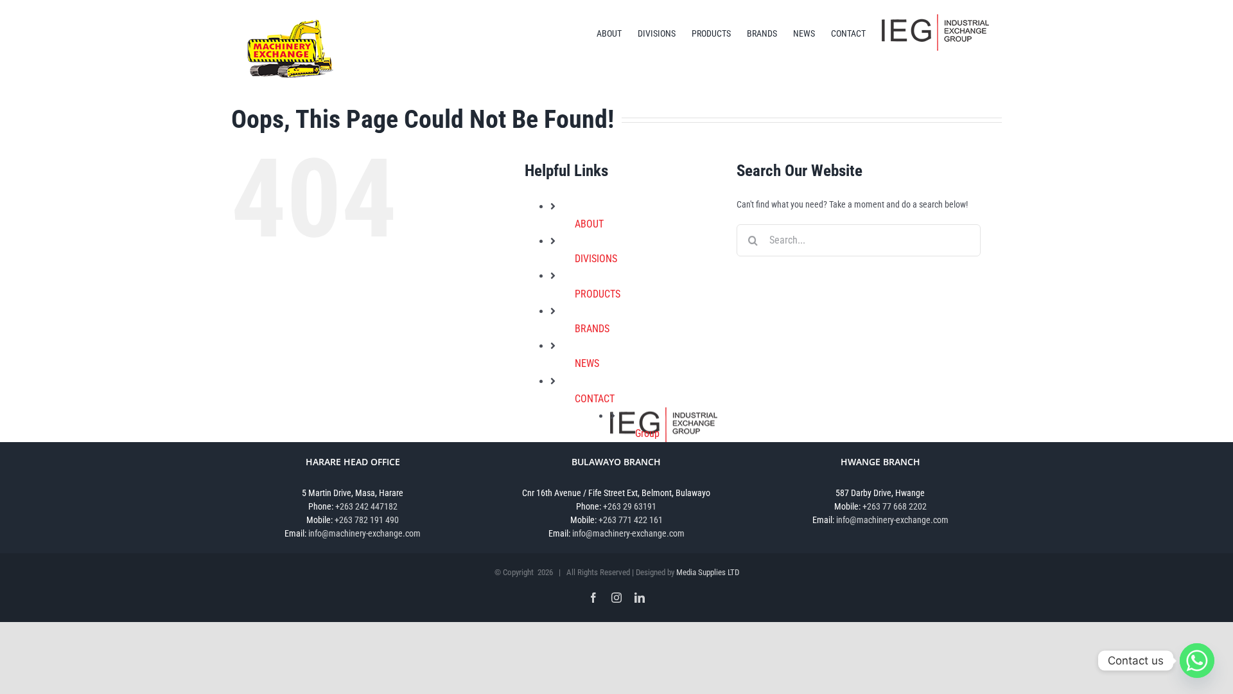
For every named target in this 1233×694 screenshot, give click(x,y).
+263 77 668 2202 (894, 506)
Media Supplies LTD (707, 572)
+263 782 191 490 (367, 520)
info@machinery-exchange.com (364, 533)
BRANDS (592, 329)
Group (647, 433)
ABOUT (589, 224)
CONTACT (595, 399)
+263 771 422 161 (631, 520)
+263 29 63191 (629, 506)
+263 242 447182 (366, 506)
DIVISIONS (596, 259)
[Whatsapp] (1197, 660)
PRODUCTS (597, 294)
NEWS (587, 363)
